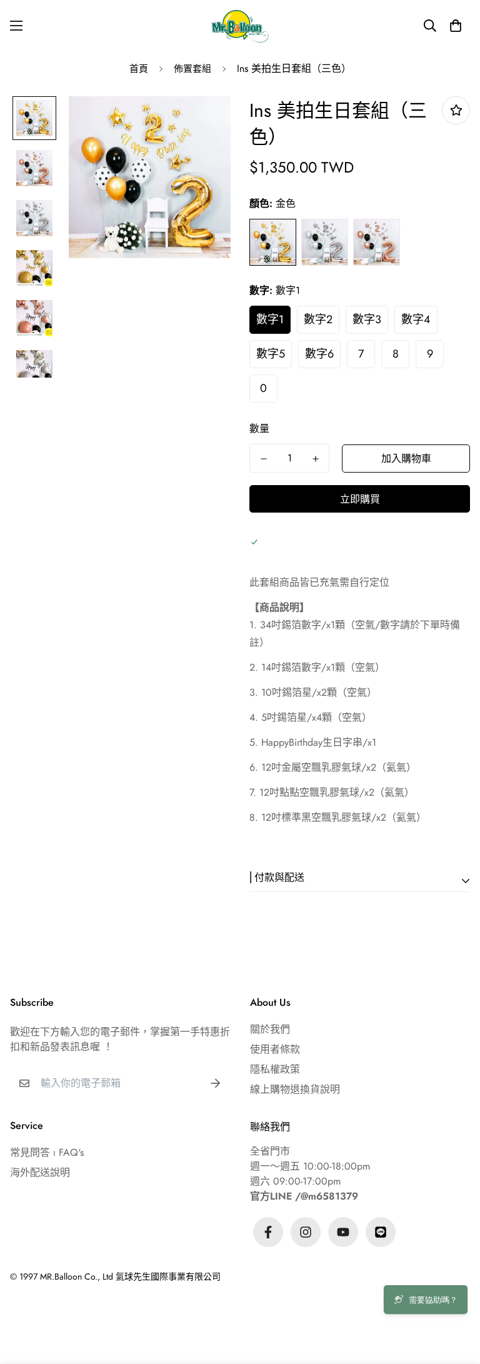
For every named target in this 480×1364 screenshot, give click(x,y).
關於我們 (270, 1029)
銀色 (324, 242)
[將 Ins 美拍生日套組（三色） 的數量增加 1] (315, 458)
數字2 (318, 319)
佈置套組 (192, 69)
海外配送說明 (40, 1172)
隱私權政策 (275, 1069)
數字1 (270, 319)
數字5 (270, 354)
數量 (259, 428)
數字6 (319, 354)
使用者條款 (275, 1049)
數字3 (366, 319)
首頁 (138, 69)
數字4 (416, 319)
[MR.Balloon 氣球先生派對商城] (240, 25)
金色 (272, 242)
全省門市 (270, 1151)
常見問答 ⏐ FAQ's (47, 1152)
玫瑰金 (376, 242)
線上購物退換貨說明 (295, 1089)
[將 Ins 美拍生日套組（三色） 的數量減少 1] (263, 458)
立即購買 (360, 499)
